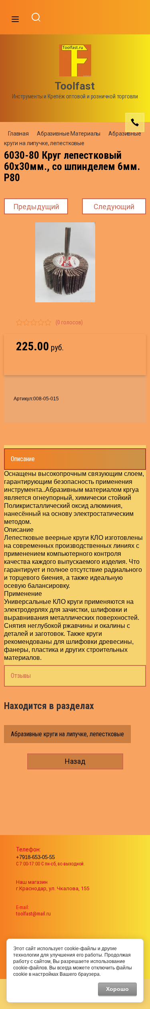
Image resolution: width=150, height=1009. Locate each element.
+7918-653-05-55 (35, 857)
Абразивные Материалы (68, 133)
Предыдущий (36, 206)
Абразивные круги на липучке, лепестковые (67, 734)
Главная (18, 133)
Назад (75, 761)
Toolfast (75, 86)
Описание (23, 459)
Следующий (114, 206)
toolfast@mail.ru (33, 914)
